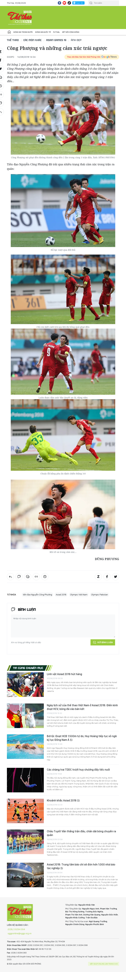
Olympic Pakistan (99, 594)
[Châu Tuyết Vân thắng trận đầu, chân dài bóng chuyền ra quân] (25, 842)
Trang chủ (9, 32)
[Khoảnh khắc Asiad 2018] (25, 811)
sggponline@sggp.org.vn (20, 933)
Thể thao (13, 40)
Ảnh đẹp (76, 40)
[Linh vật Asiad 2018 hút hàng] (25, 684)
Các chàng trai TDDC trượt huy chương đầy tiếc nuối (78, 769)
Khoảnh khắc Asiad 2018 (62, 800)
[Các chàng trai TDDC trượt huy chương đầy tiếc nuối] (25, 780)
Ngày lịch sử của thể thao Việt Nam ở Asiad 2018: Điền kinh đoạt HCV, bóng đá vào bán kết (82, 707)
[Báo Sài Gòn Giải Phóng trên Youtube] (64, 3)
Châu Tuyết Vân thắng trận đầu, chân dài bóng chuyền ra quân (81, 833)
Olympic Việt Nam (78, 594)
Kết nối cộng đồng (70, 32)
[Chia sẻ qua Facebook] (106, 576)
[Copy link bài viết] (36, 576)
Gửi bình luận (105, 642)
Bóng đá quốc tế (43, 32)
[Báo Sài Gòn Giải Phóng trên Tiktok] (69, 3)
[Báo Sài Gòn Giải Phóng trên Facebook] (59, 3)
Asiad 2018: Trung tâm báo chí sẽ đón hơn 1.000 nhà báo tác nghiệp (81, 866)
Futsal (56, 32)
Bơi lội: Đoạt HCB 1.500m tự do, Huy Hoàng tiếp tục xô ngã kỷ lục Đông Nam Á (82, 737)
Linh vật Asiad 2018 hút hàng (64, 674)
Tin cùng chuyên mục (28, 667)
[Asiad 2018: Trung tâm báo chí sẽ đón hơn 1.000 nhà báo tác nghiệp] (25, 875)
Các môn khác (33, 40)
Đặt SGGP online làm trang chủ (104, 964)
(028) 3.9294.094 (16, 929)
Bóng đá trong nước (23, 32)
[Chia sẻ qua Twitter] (115, 576)
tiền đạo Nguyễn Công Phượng (37, 594)
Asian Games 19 (56, 40)
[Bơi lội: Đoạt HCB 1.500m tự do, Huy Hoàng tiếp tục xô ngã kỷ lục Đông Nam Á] (25, 746)
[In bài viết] (44, 576)
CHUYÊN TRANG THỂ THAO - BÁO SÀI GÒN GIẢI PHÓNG (20, 17)
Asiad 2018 (61, 594)
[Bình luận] (19, 576)
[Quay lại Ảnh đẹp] (10, 576)
